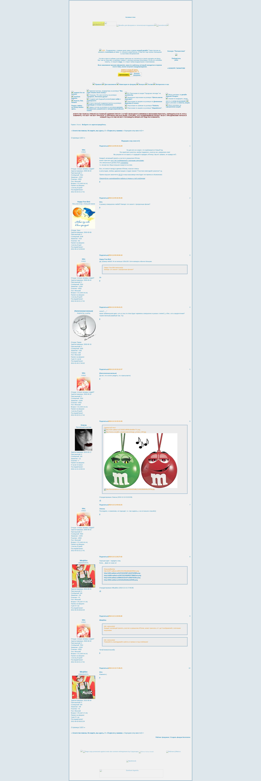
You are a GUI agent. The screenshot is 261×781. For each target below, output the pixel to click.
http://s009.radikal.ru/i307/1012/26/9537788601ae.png (122, 575)
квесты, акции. (184, 103)
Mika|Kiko (83, 561)
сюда (120, 62)
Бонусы (142, 84)
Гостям (150, 84)
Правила (98, 84)
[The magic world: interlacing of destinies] (131, 761)
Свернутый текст (110, 427)
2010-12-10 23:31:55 (115, 421)
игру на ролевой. (179, 101)
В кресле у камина (115, 131)
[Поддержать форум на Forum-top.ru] (124, 76)
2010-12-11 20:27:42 (115, 556)
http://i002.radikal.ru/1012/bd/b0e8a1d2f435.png (121, 580)
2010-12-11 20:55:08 (115, 616)
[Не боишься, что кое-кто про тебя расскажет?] (110, 25)
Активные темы (130, 17)
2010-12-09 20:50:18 (115, 255)
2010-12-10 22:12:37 (115, 369)
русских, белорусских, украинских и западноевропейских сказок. (105, 108)
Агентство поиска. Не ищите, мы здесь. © (89, 131)
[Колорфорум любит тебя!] (99, 25)
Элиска (84, 425)
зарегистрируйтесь (99, 124)
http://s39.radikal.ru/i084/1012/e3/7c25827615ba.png (122, 577)
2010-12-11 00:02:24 (115, 505)
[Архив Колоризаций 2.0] (81, 751)
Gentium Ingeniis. (75, 97)
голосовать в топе (112, 52)
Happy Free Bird (83, 202)
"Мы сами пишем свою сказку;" (104, 91)
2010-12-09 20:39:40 (115, 198)
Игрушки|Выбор (109, 569)
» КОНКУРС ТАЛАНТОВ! (176, 68)
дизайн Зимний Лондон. (176, 95)
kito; (83, 150)
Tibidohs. (155, 105)
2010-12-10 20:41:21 (115, 307)
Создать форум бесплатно (180, 737)
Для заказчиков (110, 84)
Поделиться (103, 146)
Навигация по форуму (127, 84)
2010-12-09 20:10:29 (115, 146)
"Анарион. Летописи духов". (97, 96)
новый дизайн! (142, 50)
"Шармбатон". (157, 108)
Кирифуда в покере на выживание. (100, 105)
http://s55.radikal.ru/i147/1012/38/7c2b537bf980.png (122, 573)
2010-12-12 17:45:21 (115, 668)
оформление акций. (173, 107)
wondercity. (129, 95)
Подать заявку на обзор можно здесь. (77, 107)
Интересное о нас (162, 84)
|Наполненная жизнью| (83, 311)
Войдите (85, 124)
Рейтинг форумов (162, 737)
